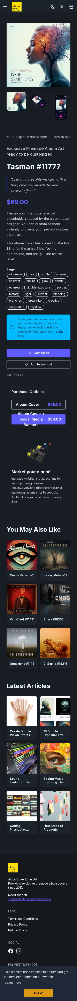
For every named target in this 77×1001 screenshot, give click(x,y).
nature (30, 281)
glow (45, 281)
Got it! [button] (38, 993)
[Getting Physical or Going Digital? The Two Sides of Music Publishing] (22, 806)
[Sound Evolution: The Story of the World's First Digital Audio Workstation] (22, 758)
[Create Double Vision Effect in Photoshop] (22, 711)
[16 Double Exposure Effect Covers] (55, 711)
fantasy (14, 294)
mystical (36, 307)
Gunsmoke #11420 (23, 663)
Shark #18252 (54, 619)
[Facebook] (10, 951)
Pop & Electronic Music (31, 137)
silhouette (15, 274)
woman (61, 274)
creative (53, 300)
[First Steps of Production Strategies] (55, 806)
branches (15, 300)
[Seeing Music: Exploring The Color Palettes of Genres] (55, 758)
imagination (16, 307)
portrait (62, 287)
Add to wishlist (41, 364)
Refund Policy (17, 930)
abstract (14, 281)
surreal (42, 294)
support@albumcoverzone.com (29, 899)
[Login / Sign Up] (62, 6)
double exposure (39, 287)
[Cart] (71, 6)
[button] (6, 6)
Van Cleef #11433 (22, 619)
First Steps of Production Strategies (53, 829)
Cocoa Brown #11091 (25, 575)
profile (45, 274)
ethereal (14, 287)
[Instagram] (18, 951)
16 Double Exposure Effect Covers (55, 735)
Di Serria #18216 (55, 663)
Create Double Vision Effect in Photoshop (21, 735)
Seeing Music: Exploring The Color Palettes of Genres (54, 784)
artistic (59, 281)
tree (31, 274)
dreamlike (35, 300)
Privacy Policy (17, 924)
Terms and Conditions (23, 918)
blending (59, 294)
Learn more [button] (13, 982)
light (28, 294)
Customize (41, 353)
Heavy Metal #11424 (58, 575)
